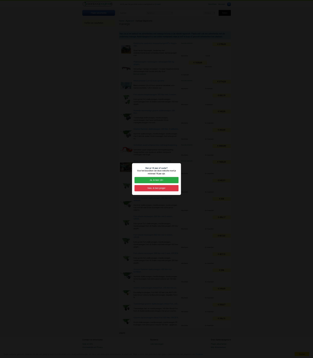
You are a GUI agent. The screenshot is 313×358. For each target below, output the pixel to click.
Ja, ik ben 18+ (156, 180)
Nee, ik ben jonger (156, 188)
